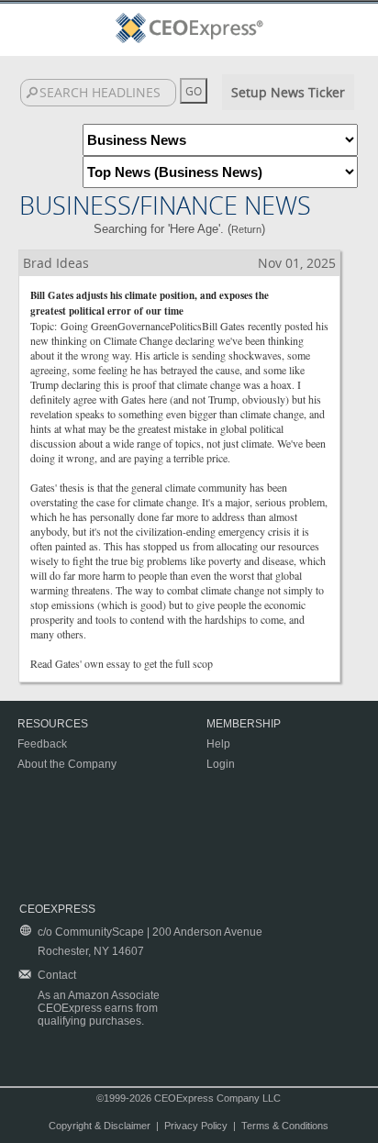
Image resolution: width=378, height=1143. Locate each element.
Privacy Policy (196, 1125)
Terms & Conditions (284, 1125)
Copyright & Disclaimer (99, 1125)
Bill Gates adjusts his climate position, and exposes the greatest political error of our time (149, 303)
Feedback (42, 744)
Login (220, 764)
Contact (57, 975)
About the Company (67, 764)
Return (246, 229)
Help (218, 744)
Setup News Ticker (288, 92)
